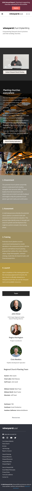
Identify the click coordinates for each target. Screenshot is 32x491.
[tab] (16, 293)
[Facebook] (3, 437)
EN (27, 14)
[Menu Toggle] (2, 14)
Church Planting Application (13, 141)
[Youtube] (11, 437)
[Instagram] (7, 437)
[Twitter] (15, 437)
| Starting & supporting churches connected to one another (16, 3)
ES (29, 14)
